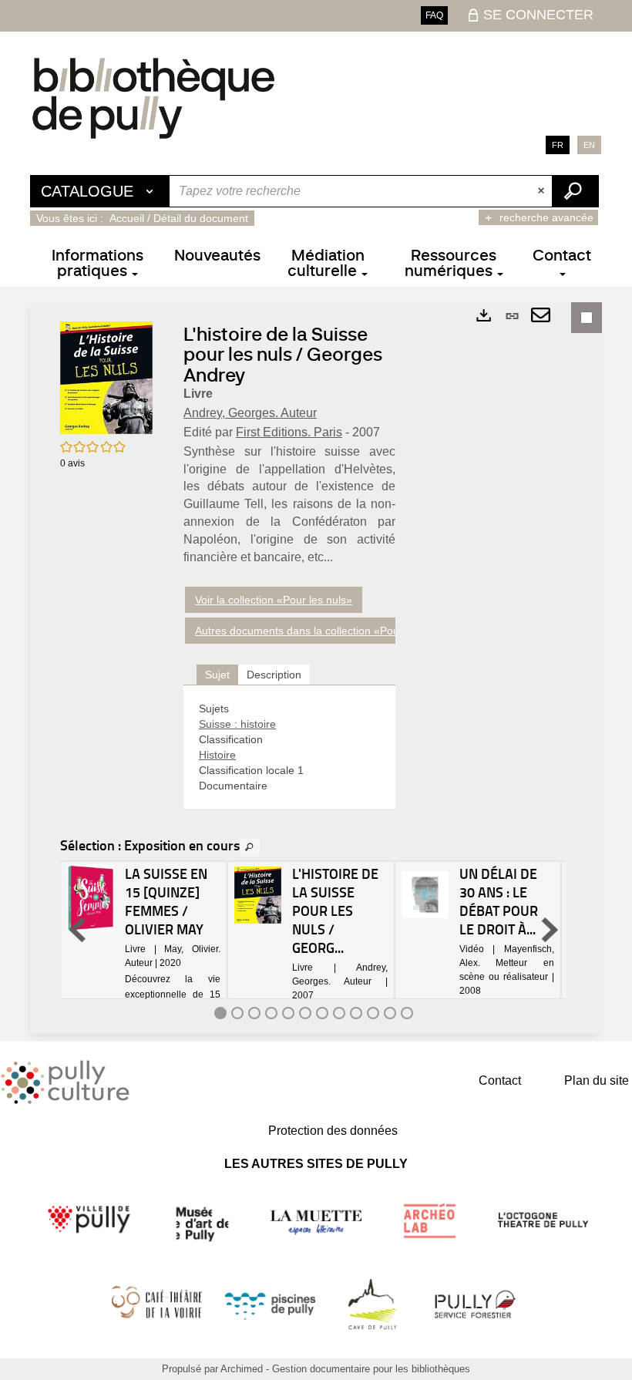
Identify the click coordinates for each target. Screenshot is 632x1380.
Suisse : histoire (237, 724)
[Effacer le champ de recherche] (542, 191)
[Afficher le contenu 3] (254, 1013)
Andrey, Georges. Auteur (250, 412)
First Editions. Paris (289, 432)
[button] (106, 377)
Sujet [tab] (217, 674)
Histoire (217, 755)
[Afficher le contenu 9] (356, 1013)
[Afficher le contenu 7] (322, 1013)
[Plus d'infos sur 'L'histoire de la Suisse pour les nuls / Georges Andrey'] (257, 895)
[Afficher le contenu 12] (407, 1013)
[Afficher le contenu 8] (339, 1013)
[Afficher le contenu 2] (237, 1013)
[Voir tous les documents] (250, 847)
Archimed (241, 1369)
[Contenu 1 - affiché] (220, 1013)
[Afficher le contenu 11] (390, 1013)
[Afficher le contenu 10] (373, 1013)
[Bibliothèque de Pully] (153, 98)
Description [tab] (274, 674)
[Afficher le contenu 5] (288, 1013)
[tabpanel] (289, 747)
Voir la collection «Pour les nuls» (273, 600)
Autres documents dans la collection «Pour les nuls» (322, 630)
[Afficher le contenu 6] (305, 1013)
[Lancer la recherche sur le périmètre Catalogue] (575, 191)
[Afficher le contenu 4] (271, 1013)
